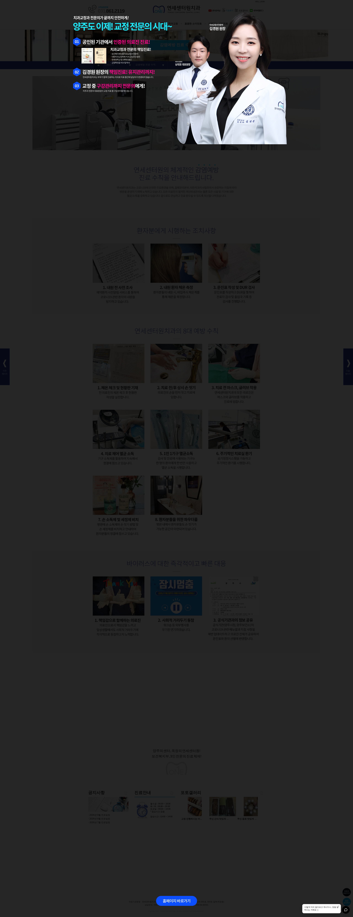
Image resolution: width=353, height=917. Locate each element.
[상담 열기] (346, 910)
